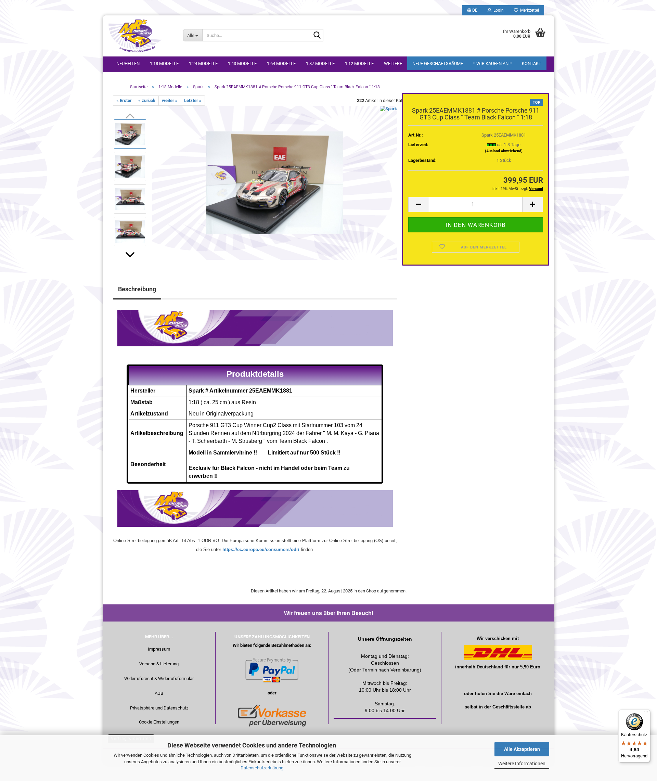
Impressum (159, 649)
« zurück (146, 100)
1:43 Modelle (242, 63)
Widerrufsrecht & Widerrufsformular (159, 678)
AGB (159, 693)
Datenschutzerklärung (262, 767)
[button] (472, 10)
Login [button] (497, 10)
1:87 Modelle (320, 63)
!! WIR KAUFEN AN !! (492, 63)
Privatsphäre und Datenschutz (159, 707)
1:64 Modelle (281, 63)
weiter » (170, 100)
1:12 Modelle (359, 63)
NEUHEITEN (128, 63)
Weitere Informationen (521, 763)
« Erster (124, 100)
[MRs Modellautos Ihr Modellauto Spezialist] (140, 35)
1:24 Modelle (203, 63)
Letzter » (193, 100)
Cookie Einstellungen (159, 722)
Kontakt (531, 63)
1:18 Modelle (164, 63)
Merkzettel (528, 10)
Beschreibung (137, 289)
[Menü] (646, 713)
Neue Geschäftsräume (437, 63)
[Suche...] (316, 35)
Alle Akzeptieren (522, 749)
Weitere (393, 63)
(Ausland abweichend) (504, 151)
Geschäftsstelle (508, 706)
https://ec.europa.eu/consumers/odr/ (260, 549)
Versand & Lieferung (159, 663)
